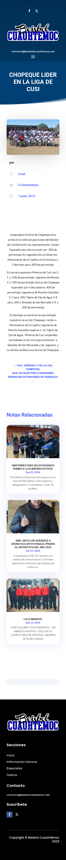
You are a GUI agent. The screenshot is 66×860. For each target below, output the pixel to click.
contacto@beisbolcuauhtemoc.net (33, 51)
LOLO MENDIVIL (33, 619)
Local (21, 174)
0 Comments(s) (28, 185)
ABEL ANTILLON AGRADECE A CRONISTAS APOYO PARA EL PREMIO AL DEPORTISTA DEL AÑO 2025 (33, 544)
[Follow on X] (37, 11)
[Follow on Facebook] (29, 11)
